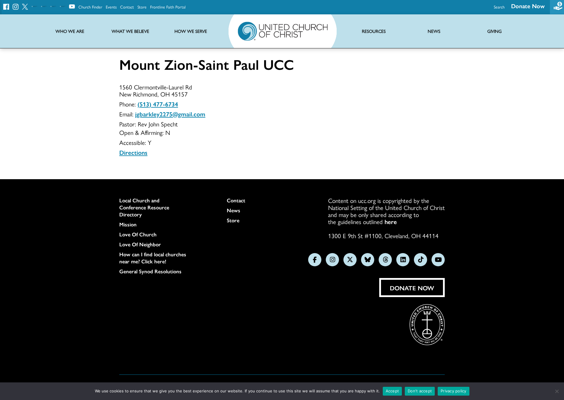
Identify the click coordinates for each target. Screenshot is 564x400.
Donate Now (528, 5)
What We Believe (130, 31)
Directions (133, 152)
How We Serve (190, 31)
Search (499, 7)
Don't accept (420, 391)
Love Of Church (138, 234)
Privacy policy (453, 391)
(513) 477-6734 (157, 103)
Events (111, 7)
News (233, 210)
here (391, 221)
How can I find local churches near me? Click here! (152, 258)
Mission (128, 224)
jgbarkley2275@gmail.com (170, 113)
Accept (392, 391)
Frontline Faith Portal (168, 7)
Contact (127, 7)
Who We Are (70, 31)
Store (142, 7)
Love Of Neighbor (140, 244)
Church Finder (90, 7)
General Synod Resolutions (150, 271)
